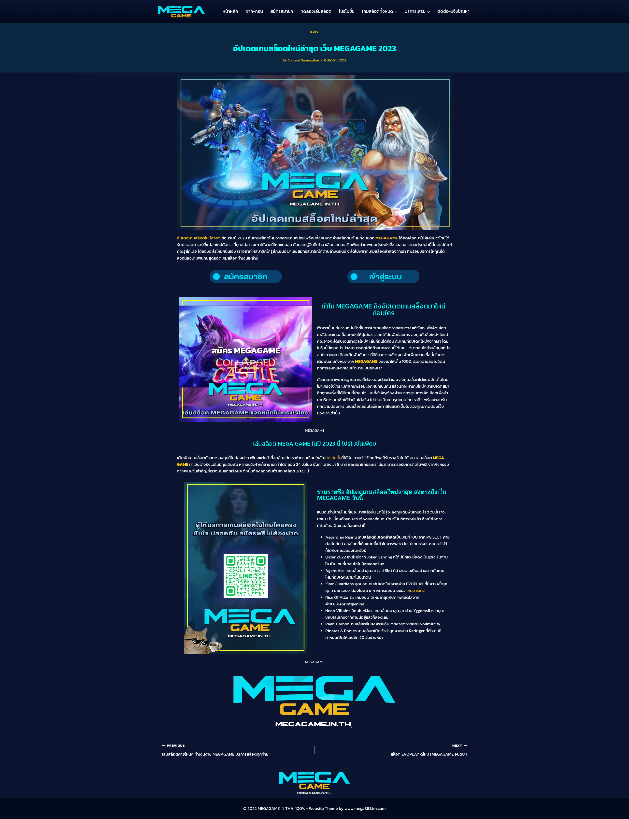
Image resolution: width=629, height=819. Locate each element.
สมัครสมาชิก (281, 11)
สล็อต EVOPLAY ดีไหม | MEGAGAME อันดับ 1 (428, 750)
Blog (314, 31)
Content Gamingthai (303, 60)
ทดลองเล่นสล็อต (315, 11)
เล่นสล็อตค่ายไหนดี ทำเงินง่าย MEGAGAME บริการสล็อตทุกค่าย (215, 750)
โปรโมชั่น (347, 11)
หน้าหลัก (230, 11)
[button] (185, 359)
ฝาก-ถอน (254, 11)
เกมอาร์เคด (415, 590)
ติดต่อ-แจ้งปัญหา (453, 11)
